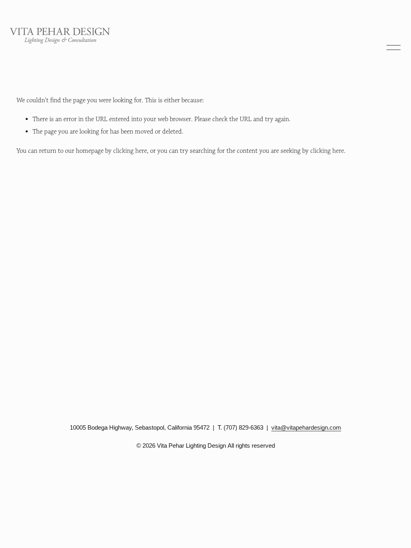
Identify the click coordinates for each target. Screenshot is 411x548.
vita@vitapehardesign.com (306, 427)
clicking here (130, 151)
